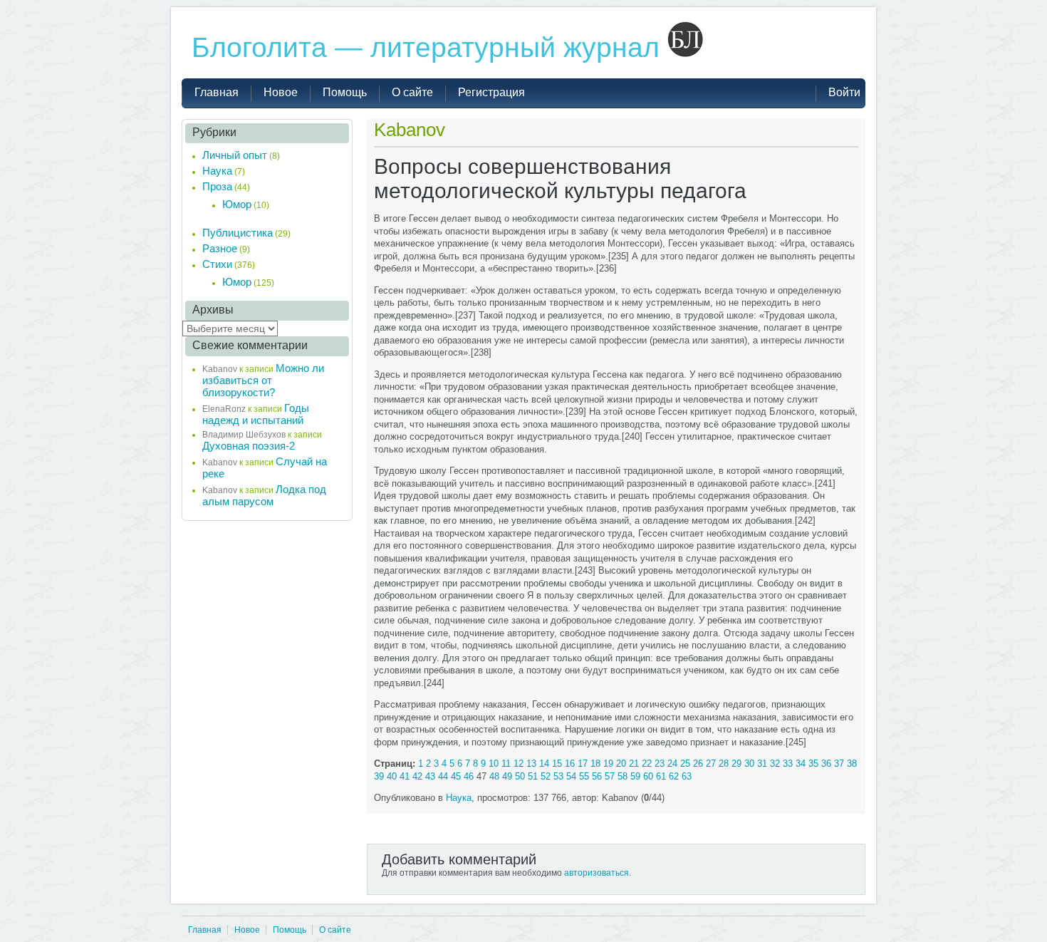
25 (685, 763)
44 (443, 776)
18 (595, 763)
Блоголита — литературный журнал (429, 47)
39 (379, 776)
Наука (459, 797)
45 (456, 776)
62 (674, 776)
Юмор (236, 204)
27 (711, 763)
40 (392, 776)
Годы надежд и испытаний (255, 414)
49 (507, 776)
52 (546, 776)
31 (762, 763)
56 (597, 776)
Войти (844, 92)
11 (506, 763)
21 (634, 763)
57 (610, 776)
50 (520, 776)
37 (839, 763)
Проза (217, 186)
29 (736, 763)
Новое (247, 930)
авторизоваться (596, 873)
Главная (205, 930)
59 (635, 776)
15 (557, 763)
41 (405, 776)
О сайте (335, 930)
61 (661, 776)
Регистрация (491, 92)
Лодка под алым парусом (264, 495)
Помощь (289, 930)
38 (852, 763)
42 (417, 776)
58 (622, 776)
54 (571, 776)
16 (570, 763)
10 (494, 763)
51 (533, 776)
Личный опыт (234, 155)
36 (826, 763)
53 (558, 776)
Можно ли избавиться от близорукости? (263, 380)
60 (648, 776)
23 (660, 763)
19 (608, 763)
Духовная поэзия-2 (248, 446)
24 (672, 763)
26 (698, 763)
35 (813, 763)
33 (788, 763)
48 (494, 776)
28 (724, 763)
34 (801, 763)
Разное (219, 248)
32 (775, 763)
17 (583, 763)
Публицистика (237, 233)
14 (544, 763)
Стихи (217, 264)
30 (749, 763)
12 (519, 763)
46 (469, 776)
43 (430, 776)
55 (584, 776)
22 (647, 763)
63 (687, 776)
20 (621, 763)
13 (531, 763)
